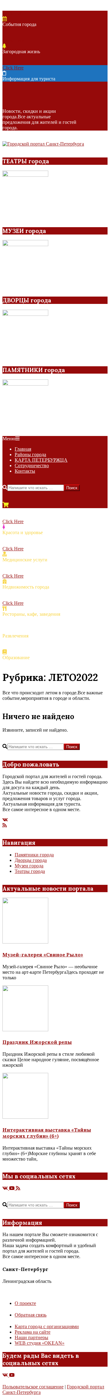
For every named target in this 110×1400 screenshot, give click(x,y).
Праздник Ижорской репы (37, 1042)
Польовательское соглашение (33, 1386)
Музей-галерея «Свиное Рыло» (42, 954)
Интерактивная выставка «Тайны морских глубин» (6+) (46, 1133)
